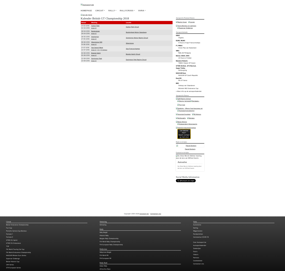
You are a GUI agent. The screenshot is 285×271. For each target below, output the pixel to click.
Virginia (180, 38)
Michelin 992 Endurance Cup (188, 88)
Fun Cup (9, 228)
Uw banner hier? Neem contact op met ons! (184, 134)
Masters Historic (182, 61)
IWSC (178, 35)
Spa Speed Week (97, 47)
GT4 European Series (13, 268)
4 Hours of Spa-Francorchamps (189, 43)
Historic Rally (104, 235)
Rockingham (95, 31)
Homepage (86, 11)
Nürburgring (182, 70)
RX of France (182, 80)
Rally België (103, 232)
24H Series (10, 265)
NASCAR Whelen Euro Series (16, 255)
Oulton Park (95, 26)
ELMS (178, 40)
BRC (177, 83)
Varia (141, 11)
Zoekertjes (197, 248)
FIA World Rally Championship (110, 241)
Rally (111, 11)
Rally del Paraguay (184, 53)
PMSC (180, 45)
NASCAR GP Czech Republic (188, 75)
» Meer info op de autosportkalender (189, 91)
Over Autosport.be (199, 242)
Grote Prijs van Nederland (187, 48)
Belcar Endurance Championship (17, 225)
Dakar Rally (103, 266)
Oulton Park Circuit (132, 27)
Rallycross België (105, 252)
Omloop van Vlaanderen (186, 85)
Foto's (195, 251)
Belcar (178, 56)
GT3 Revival (191, 66)
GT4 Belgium (103, 50)
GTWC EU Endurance (13, 243)
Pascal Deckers (190, 149)
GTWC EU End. (181, 66)
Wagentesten (197, 231)
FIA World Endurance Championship (18, 252)
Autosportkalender (199, 245)
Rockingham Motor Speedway (136, 32)
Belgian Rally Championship (109, 238)
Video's (195, 254)
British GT (94, 28)
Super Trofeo (180, 68)
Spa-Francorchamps (133, 49)
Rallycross (126, 11)
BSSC (183, 56)
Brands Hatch (96, 53)
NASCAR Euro (181, 73)
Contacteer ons (155, 214)
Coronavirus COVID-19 (201, 237)
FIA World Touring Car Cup (15, 249)
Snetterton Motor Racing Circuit (137, 38)
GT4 (98, 50)
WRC (177, 51)
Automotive (197, 225)
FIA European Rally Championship (111, 244)
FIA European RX (105, 258)
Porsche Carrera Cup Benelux (16, 231)
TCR (7, 246)
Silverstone (130, 43)
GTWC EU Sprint (11, 240)
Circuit (99, 11)
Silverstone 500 (96, 42)
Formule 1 (9, 234)
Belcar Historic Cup (12, 261)
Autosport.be (144, 214)
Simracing (103, 222)
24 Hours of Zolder (185, 58)
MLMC (183, 40)
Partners (196, 258)
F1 (176, 45)
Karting (195, 228)
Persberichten (198, 234)
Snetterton (95, 37)
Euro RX (178, 78)
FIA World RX (104, 255)
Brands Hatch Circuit (133, 54)
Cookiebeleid (197, 261)
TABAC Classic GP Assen (186, 63)
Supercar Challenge (13, 258)
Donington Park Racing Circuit (136, 60)
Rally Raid (103, 263)
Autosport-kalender (182, 32)
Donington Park (96, 58)
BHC (187, 56)
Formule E (9, 237)
